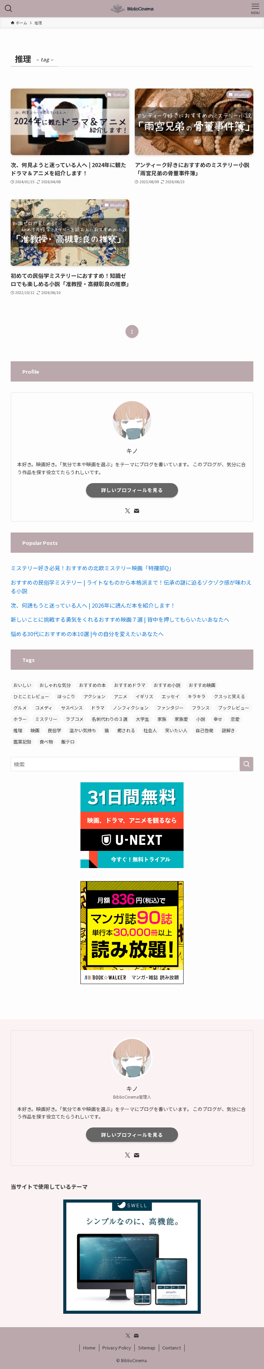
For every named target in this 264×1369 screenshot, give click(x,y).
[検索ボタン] (8, 8)
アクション (95, 696)
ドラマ (97, 707)
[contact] (136, 510)
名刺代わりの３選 (110, 719)
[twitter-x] (127, 510)
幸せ (217, 719)
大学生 (142, 719)
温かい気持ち (82, 730)
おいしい (22, 685)
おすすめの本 (92, 685)
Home (89, 1347)
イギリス (144, 696)
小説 (200, 719)
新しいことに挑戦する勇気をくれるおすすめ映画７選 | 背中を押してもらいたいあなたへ (120, 619)
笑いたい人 (176, 730)
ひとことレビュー (31, 696)
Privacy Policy (116, 1347)
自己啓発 (204, 730)
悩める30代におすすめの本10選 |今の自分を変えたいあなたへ (87, 634)
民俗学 (54, 730)
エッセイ (170, 696)
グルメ (20, 707)
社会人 (150, 730)
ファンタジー (170, 707)
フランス (201, 707)
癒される (126, 730)
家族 (161, 719)
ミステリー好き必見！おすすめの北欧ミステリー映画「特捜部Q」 (92, 568)
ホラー (20, 719)
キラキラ (197, 696)
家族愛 (181, 719)
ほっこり (66, 696)
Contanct (171, 1347)
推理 (17, 730)
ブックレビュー (233, 707)
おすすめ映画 (202, 685)
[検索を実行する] (246, 764)
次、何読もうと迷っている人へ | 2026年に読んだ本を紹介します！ (93, 605)
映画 (35, 730)
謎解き (228, 730)
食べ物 (46, 741)
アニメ (120, 696)
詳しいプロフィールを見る (132, 490)
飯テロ (68, 741)
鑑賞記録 (22, 741)
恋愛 (235, 719)
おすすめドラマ (129, 685)
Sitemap (146, 1347)
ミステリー (46, 719)
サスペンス (72, 707)
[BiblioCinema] (132, 8)
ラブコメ (75, 719)
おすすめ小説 (167, 685)
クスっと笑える (229, 696)
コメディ (44, 707)
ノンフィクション (130, 707)
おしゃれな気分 (55, 685)
